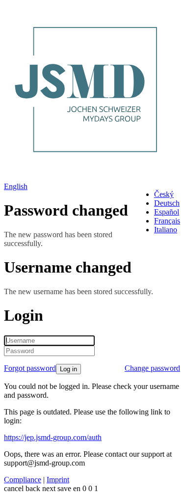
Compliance (22, 479)
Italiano (165, 229)
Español (166, 212)
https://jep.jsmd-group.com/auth (53, 437)
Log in (68, 369)
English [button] (15, 186)
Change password (152, 368)
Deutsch (167, 203)
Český (164, 194)
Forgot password (30, 368)
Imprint (58, 479)
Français (167, 221)
